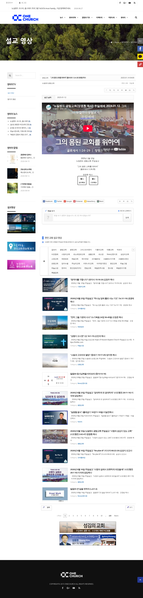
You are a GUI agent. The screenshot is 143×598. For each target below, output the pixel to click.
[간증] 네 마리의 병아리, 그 (19, 128)
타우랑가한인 (102, 263)
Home (117, 42)
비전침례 (55, 254)
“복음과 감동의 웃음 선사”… (19, 134)
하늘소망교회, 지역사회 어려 (20, 131)
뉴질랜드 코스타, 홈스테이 (19, 121)
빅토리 (119, 249)
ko (140, 41)
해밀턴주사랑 (100, 268)
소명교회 (55, 259)
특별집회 (55, 273)
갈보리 (54, 249)
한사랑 (110, 268)
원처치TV (72, 17)
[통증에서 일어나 (26, 155)
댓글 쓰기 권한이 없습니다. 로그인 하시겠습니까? (72, 215)
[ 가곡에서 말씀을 (26, 184)
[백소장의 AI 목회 (26, 169)
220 (110, 516)
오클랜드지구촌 (109, 259)
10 (101, 516)
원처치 (123, 17)
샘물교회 (91, 254)
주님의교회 (76, 263)
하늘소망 (55, 268)
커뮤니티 (112, 17)
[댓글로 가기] (126, 90)
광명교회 (73, 249)
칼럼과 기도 (86, 17)
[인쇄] (130, 90)
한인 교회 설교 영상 (53, 238)
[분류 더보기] (133, 249)
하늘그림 (123, 263)
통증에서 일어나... (27, 158)
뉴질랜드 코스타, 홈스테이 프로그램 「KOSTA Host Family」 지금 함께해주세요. (41, 8)
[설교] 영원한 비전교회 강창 (19, 124)
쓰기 (130, 507)
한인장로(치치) (75, 268)
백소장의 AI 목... (26, 172)
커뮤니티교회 (88, 263)
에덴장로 (65, 259)
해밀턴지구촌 (121, 268)
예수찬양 (85, 259)
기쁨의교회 (99, 249)
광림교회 (63, 249)
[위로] (118, 90)
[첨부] (134, 90)
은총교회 (55, 263)
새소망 (100, 254)
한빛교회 (87, 268)
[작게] (114, 90)
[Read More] (88, 285)
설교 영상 (134, 42)
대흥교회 (110, 249)
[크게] (110, 90)
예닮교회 (75, 259)
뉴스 (61, 17)
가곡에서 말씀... (26, 187)
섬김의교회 (125, 254)
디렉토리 (99, 17)
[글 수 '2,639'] (44, 261)
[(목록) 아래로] (122, 90)
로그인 (23, 3)
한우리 (64, 268)
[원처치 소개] (140, 64)
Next (116, 516)
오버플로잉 (96, 259)
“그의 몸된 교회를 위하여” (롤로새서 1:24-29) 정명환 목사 (68, 78)
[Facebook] (140, 49)
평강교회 (113, 263)
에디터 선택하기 (125, 211)
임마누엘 (65, 263)
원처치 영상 (12, 99)
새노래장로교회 (79, 254)
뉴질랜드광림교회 (48, 83)
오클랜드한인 (124, 259)
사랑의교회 (66, 254)
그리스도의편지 (86, 249)
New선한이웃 (112, 254)
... (105, 516)
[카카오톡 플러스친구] (140, 56)
